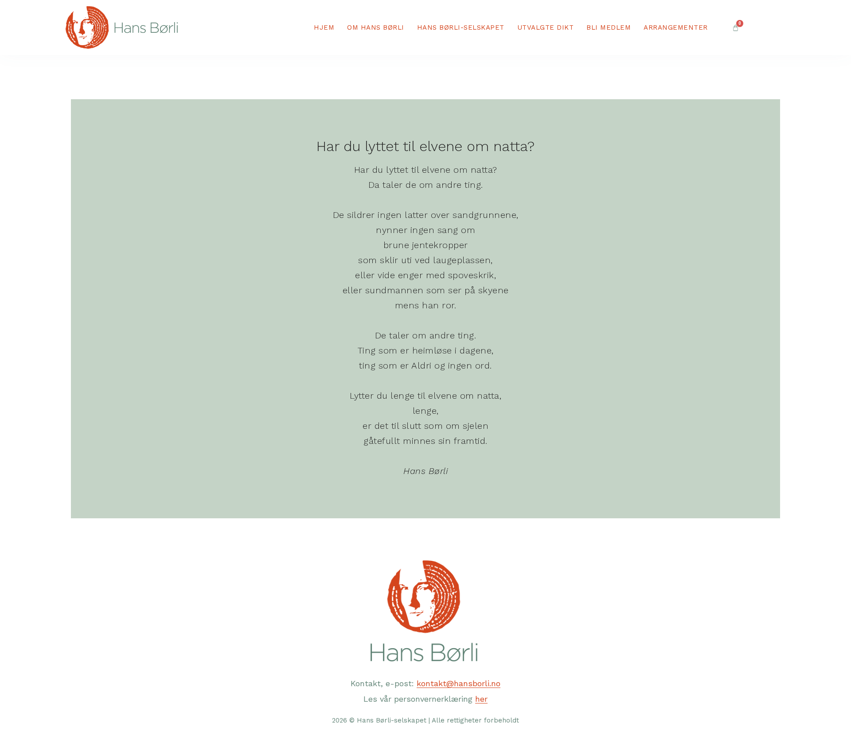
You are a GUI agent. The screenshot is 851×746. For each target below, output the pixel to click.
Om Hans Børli (375, 27)
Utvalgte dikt (545, 27)
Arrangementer (676, 27)
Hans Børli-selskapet (460, 27)
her (481, 698)
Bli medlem (608, 27)
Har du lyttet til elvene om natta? (425, 146)
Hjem (324, 27)
